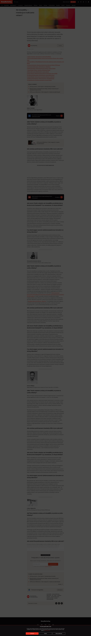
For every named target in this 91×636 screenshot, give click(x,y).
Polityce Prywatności (47, 630)
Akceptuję (32, 633)
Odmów (45, 633)
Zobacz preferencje (59, 633)
